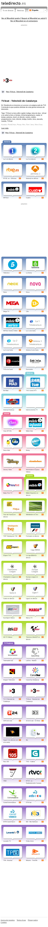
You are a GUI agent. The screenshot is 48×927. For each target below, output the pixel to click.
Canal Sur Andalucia (32, 680)
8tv (27, 740)
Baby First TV (7, 493)
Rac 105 (6, 761)
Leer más (5, 128)
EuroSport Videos (9, 618)
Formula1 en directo (32, 536)
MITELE (6, 197)
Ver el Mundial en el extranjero (24, 21)
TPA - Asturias (7, 860)
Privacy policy (33, 920)
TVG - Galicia (30, 761)
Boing (28, 450)
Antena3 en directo (32, 178)
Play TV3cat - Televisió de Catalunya (19, 133)
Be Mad (5, 390)
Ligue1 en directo (31, 598)
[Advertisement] (24, 51)
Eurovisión (29, 369)
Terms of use (21, 920)
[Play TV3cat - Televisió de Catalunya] (8, 80)
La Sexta (29, 273)
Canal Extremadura (9, 802)
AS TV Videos (7, 637)
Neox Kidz (6, 450)
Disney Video (7, 469)
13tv (27, 311)
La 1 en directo (8, 159)
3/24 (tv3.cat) (7, 720)
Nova (27, 292)
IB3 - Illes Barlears (32, 822)
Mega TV (6, 311)
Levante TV (7, 841)
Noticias (20, 11)
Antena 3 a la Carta (32, 350)
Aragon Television (9, 680)
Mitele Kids (29, 431)
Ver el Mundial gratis (10, 18)
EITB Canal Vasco (9, 822)
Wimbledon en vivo (32, 514)
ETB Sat (28, 802)
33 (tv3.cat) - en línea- (33, 720)
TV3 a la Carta (8, 369)
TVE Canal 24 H (31, 390)
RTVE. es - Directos (9, 178)
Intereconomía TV (32, 410)
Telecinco (6, 273)
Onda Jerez (30, 841)
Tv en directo (8, 11)
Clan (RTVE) (7, 431)
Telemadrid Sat (8, 660)
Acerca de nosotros (8, 920)
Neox (5, 292)
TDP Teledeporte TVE (10, 536)
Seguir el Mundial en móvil (33, 18)
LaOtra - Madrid (31, 660)
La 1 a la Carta (30, 331)
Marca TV (29, 618)
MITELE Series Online (10, 331)
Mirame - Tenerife (31, 860)
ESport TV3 (7, 555)
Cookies (4, 922)
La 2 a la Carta (8, 350)
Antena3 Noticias (8, 410)
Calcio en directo (8, 598)
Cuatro (28, 197)
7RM (4, 781)
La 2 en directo (31, 159)
